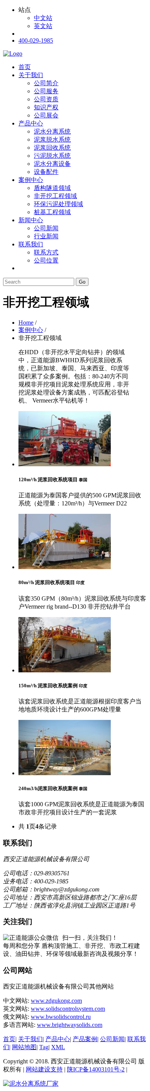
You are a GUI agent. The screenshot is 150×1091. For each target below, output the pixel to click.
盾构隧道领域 (52, 188)
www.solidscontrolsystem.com (68, 1008)
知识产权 (46, 107)
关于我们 (30, 75)
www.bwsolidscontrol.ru (61, 1016)
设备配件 (46, 171)
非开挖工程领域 (55, 196)
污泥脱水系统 (52, 155)
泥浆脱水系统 (52, 139)
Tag (43, 1047)
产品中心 (30, 123)
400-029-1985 (35, 40)
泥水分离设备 (52, 163)
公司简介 (46, 83)
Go (82, 282)
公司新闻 (46, 228)
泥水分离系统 (52, 131)
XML (58, 1047)
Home (25, 322)
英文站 (43, 26)
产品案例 (85, 1039)
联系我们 (30, 244)
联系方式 (46, 252)
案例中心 (30, 180)
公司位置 (46, 260)
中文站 (43, 18)
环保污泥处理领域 (58, 204)
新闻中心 (30, 220)
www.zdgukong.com (56, 1000)
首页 (24, 67)
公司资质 (46, 99)
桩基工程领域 (52, 212)
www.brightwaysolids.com (69, 1025)
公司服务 (46, 91)
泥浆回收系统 (52, 147)
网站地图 (24, 1047)
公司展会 (46, 115)
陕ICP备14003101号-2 (96, 1069)
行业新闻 (46, 236)
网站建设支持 (44, 1069)
